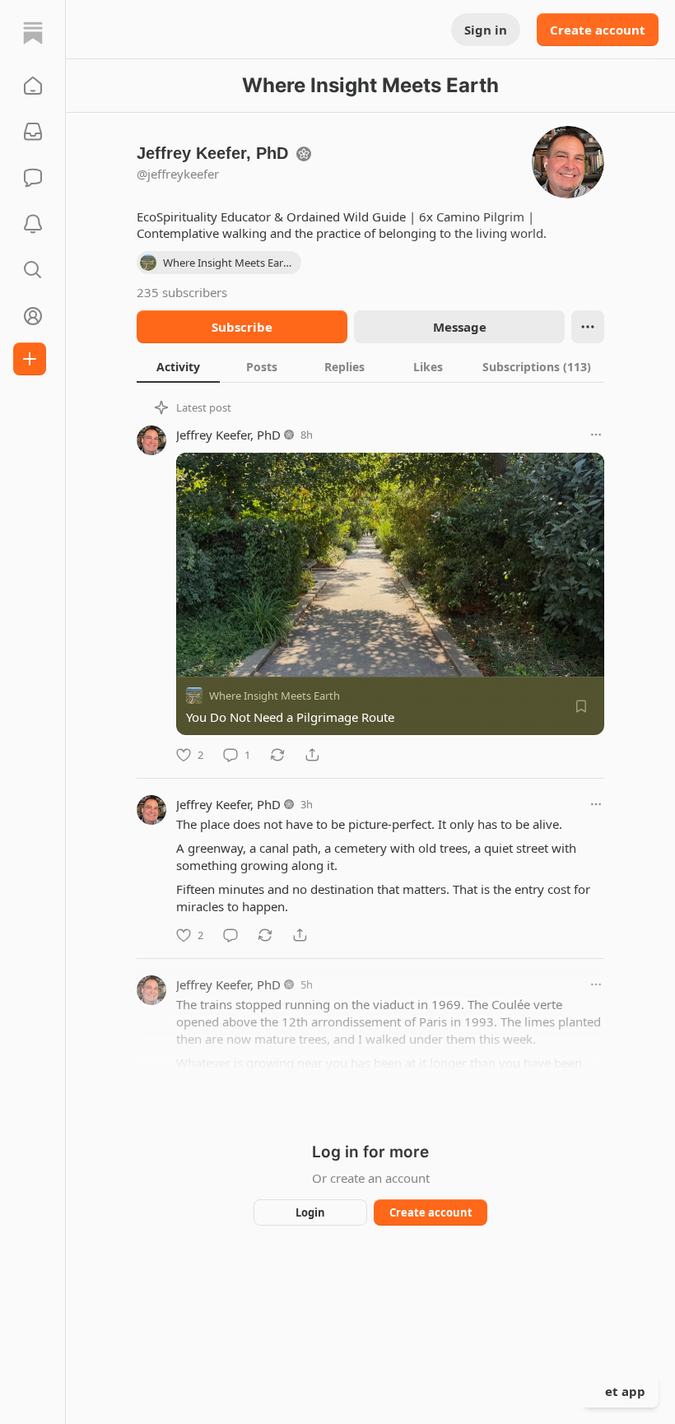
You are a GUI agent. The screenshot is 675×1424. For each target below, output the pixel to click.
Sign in (485, 29)
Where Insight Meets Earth (274, 695)
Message (459, 327)
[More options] (596, 434)
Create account (597, 29)
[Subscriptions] (33, 131)
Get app (620, 1391)
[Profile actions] (587, 326)
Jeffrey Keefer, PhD (228, 434)
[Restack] (277, 755)
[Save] (581, 706)
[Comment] (230, 935)
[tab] (178, 366)
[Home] (33, 33)
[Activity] (33, 224)
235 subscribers (182, 292)
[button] (33, 85)
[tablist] (370, 366)
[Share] (312, 755)
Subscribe (242, 327)
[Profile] (33, 316)
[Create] (29, 358)
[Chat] (33, 178)
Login (310, 1212)
